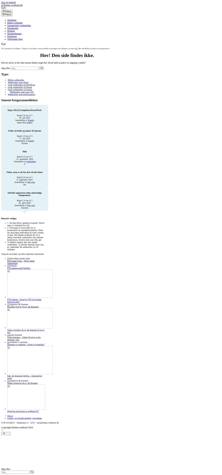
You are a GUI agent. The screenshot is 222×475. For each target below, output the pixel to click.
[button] (3, 8)
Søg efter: (5, 469)
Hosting (11, 31)
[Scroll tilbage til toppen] (2, 430)
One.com (31, 182)
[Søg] (42, 68)
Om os (10, 416)
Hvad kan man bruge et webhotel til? (23, 411)
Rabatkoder (12, 28)
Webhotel (11, 20)
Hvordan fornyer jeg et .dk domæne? (23, 307)
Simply (31, 120)
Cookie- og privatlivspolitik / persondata (24, 418)
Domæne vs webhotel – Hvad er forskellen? (26, 344)
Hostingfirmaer (14, 33)
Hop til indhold (8, 2)
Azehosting (31, 161)
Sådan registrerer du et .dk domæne (22, 383)
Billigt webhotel (15, 23)
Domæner (12, 36)
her (76, 48)
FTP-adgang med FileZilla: (19, 268)
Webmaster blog (15, 39)
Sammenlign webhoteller (19, 25)
